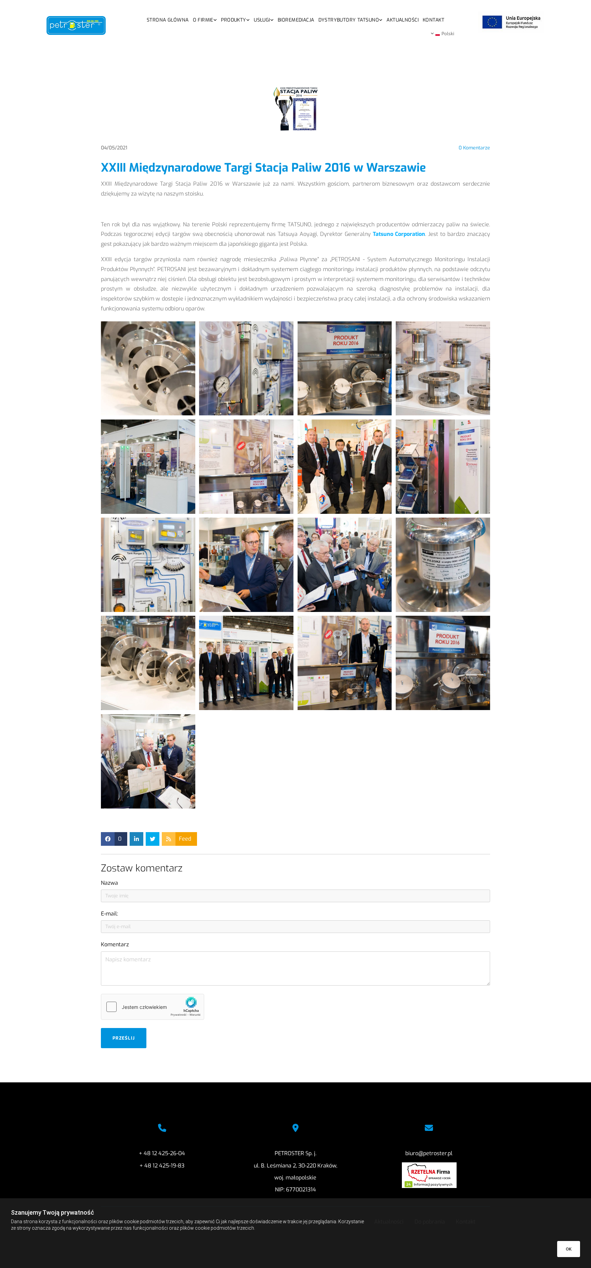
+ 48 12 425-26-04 (162, 1153)
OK (569, 1249)
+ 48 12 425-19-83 (162, 1165)
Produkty (233, 20)
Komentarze (474, 148)
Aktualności (402, 20)
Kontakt (433, 20)
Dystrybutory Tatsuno (348, 20)
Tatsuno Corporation (399, 234)
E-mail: (109, 913)
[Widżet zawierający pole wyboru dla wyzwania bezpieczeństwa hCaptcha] (152, 1007)
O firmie (203, 20)
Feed (185, 838)
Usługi (262, 20)
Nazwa (109, 883)
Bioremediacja (296, 20)
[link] (205, 19)
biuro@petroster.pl (428, 1153)
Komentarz (115, 944)
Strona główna (167, 20)
